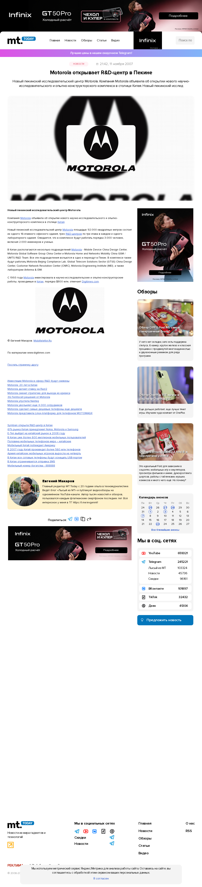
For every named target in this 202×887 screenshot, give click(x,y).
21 (143, 524)
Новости (78, 64)
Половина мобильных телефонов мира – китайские (39, 441)
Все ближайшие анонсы (165, 529)
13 (187, 515)
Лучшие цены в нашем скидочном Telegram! (101, 53)
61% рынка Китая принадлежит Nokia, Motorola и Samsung (42, 429)
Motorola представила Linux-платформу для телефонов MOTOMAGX (50, 413)
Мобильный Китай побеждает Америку (31, 445)
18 (172, 520)
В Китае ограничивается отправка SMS (31, 461)
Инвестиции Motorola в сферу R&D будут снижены (38, 381)
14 (142, 520)
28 (173, 507)
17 (165, 520)
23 (158, 524)
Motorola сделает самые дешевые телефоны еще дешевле (44, 409)
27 (165, 507)
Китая (61, 222)
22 (150, 524)
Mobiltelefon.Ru (43, 340)
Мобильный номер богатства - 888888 (31, 465)
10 (165, 515)
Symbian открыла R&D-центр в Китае (30, 425)
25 (150, 507)
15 (150, 520)
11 (173, 515)
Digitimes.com (90, 281)
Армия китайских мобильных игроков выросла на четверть (44, 453)
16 (157, 520)
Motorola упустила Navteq (23, 401)
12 (180, 515)
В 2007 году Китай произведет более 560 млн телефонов (43, 449)
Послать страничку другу (22, 364)
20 (187, 520)
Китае (40, 281)
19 (180, 520)
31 (143, 511)
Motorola (25, 218)
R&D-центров (74, 233)
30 (187, 507)
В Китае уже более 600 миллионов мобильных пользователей (46, 437)
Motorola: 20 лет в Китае (22, 385)
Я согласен (101, 878)
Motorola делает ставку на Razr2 (27, 389)
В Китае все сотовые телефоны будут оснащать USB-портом (44, 457)
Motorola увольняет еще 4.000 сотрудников (34, 405)
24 (143, 507)
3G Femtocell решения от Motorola (28, 397)
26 (157, 507)
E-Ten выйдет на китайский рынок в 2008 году (36, 433)
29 (180, 507)
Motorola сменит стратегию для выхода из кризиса (38, 393)
